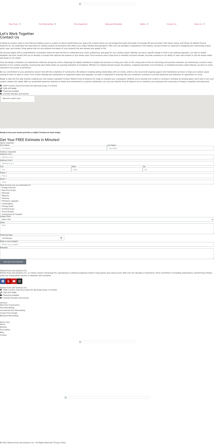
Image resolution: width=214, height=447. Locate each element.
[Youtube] (14, 281)
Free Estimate (8, 211)
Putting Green (8, 206)
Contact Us (171, 24)
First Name (4, 145)
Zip (144, 166)
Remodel (5, 193)
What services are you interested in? (15, 185)
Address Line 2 (6, 160)
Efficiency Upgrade (10, 201)
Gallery (143, 24)
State (73, 166)
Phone (3, 173)
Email (2, 179)
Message (3, 247)
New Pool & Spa (9, 190)
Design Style (5, 216)
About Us (198, 24)
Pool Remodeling (46, 24)
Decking (5, 198)
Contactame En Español (12, 214)
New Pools (13, 24)
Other (2, 222)
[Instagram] (19, 281)
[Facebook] (3, 281)
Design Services (8, 187)
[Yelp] (8, 281)
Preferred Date (6, 235)
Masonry (5, 195)
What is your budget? (9, 241)
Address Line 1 (6, 154)
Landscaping (7, 203)
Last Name (111, 145)
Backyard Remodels (113, 24)
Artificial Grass (8, 209)
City (1, 166)
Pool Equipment (80, 24)
